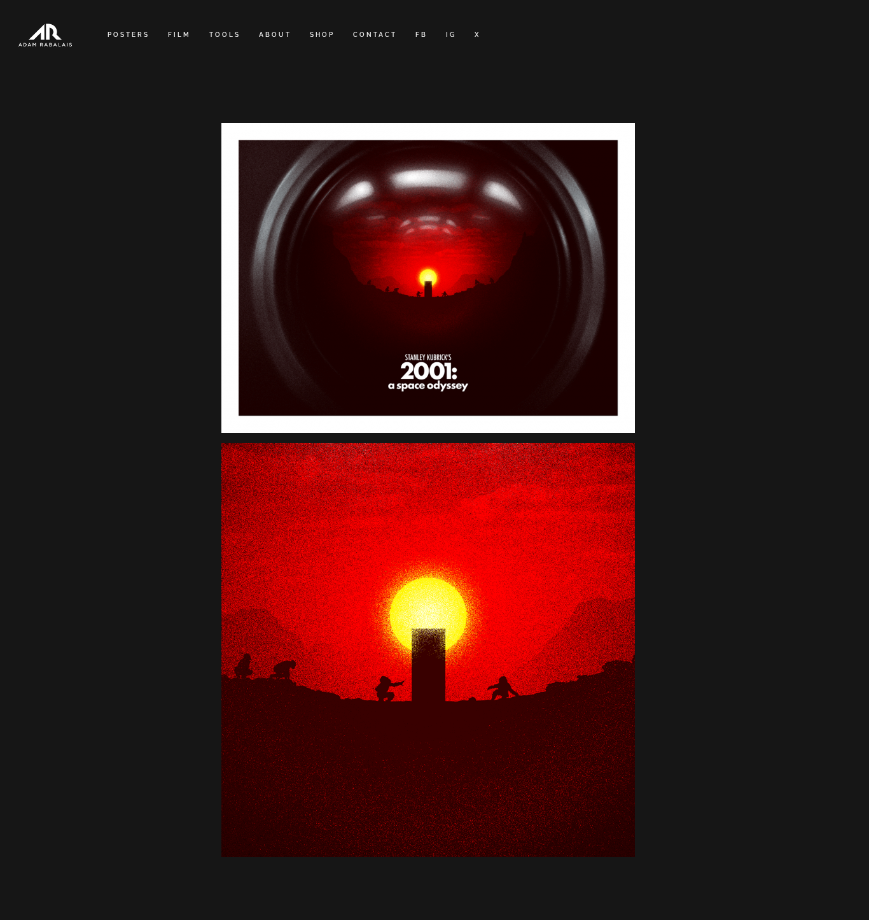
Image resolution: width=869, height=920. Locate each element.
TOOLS (224, 34)
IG (451, 34)
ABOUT (275, 34)
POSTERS (128, 34)
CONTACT (375, 34)
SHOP (322, 34)
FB (421, 34)
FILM (179, 34)
